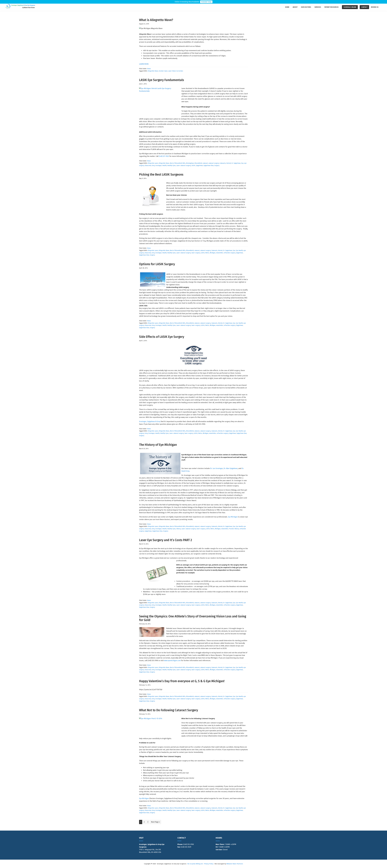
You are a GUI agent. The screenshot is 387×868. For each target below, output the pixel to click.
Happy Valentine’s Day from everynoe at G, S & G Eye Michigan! (181, 681)
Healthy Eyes (171, 165)
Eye (242, 163)
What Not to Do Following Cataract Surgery (168, 710)
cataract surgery (214, 163)
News (149, 69)
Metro (207, 253)
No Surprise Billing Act (195, 864)
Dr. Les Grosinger (216, 468)
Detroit (228, 163)
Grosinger (158, 165)
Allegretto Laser (153, 163)
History (178, 529)
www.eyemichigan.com (172, 660)
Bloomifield (198, 163)
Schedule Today (206, 2)
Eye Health (239, 250)
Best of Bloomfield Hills (177, 163)
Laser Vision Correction (175, 71)
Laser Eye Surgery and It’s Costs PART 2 (165, 540)
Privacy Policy (208, 864)
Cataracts (223, 163)
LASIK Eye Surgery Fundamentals (161, 80)
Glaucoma (148, 165)
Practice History (234, 529)
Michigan (212, 253)
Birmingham (190, 163)
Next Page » (155, 822)
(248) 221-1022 (164, 156)
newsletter (219, 253)
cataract (205, 163)
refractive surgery (229, 253)
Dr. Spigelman (235, 163)
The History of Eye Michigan (158, 445)
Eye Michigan (233, 517)
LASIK (193, 165)
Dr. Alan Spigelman (231, 468)
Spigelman (199, 165)
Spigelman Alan (208, 165)
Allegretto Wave (153, 71)
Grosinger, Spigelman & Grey (149, 421)
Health (164, 165)
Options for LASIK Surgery (157, 264)
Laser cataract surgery (183, 165)
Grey (153, 165)
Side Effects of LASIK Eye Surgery (161, 337)
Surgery (216, 165)
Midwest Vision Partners (234, 864)
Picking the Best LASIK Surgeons (161, 174)
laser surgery (195, 253)
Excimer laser (163, 71)
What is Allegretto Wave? (156, 20)
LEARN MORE (144, 64)
